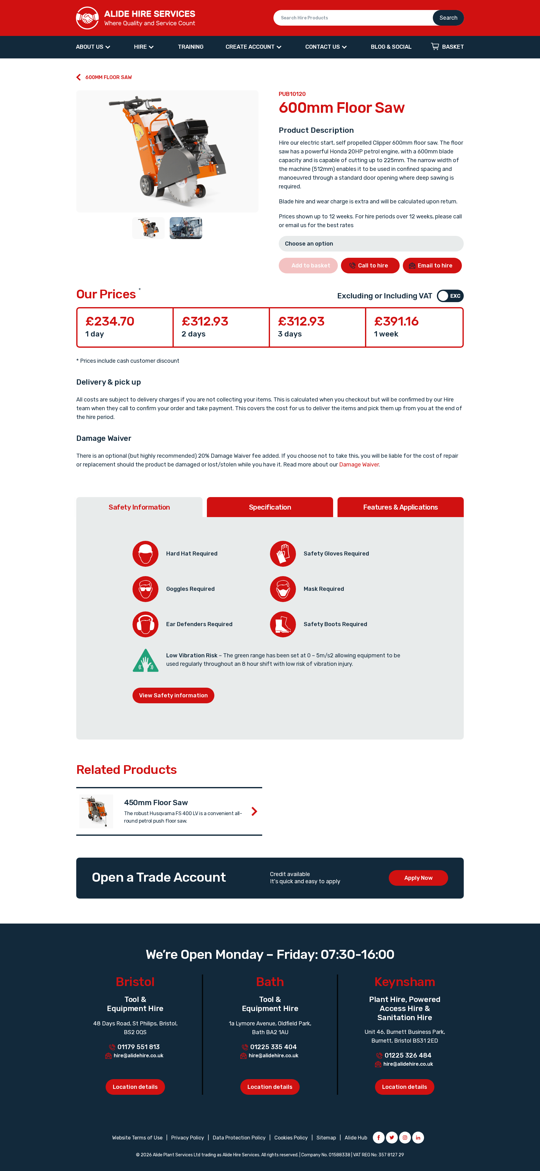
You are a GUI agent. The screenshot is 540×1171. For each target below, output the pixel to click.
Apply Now (418, 878)
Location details (135, 1087)
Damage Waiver (359, 464)
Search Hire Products (368, 18)
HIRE (140, 46)
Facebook (379, 1138)
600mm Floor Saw (108, 77)
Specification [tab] (270, 507)
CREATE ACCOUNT (250, 46)
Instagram (405, 1138)
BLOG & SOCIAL (391, 46)
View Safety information (173, 695)
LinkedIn (418, 1138)
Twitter (392, 1138)
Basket (453, 46)
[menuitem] (94, 47)
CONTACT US (322, 46)
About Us (89, 46)
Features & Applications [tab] (400, 507)
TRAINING (190, 46)
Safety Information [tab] (139, 507)
